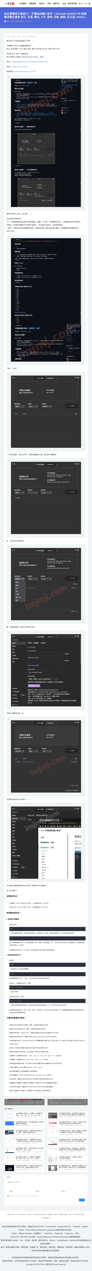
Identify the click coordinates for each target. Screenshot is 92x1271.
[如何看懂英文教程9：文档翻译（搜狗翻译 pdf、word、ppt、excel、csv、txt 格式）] (9, 1159)
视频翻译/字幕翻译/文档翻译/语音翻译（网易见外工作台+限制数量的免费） (33, 1083)
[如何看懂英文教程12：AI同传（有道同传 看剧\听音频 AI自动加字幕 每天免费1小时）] (52, 1124)
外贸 (49, 3)
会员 (64, 3)
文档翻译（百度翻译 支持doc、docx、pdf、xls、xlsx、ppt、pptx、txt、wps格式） (35, 1055)
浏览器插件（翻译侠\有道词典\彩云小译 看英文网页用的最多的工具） (31, 1079)
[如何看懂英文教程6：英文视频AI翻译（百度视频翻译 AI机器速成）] (9, 1124)
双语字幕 (73, 3)
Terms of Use (11, 1214)
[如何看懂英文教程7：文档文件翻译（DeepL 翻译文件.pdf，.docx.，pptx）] (9, 1150)
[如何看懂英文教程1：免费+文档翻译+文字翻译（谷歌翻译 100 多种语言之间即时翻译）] (52, 1133)
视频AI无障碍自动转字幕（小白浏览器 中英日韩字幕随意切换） (29, 1052)
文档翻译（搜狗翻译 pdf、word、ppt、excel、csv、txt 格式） (29, 1059)
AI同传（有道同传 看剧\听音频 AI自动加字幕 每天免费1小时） (29, 1048)
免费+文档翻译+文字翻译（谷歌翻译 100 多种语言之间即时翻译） (30, 1090)
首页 (14, 36)
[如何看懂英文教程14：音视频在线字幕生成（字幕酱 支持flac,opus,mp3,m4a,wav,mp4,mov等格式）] (9, 1142)
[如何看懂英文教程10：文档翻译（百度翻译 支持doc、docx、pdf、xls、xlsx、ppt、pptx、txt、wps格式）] (9, 1115)
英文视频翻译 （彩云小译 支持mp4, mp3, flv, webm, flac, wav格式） (30, 1075)
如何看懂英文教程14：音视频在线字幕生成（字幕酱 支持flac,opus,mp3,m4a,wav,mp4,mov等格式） (29, 1141)
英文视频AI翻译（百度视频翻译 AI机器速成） (23, 1071)
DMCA (29, 1214)
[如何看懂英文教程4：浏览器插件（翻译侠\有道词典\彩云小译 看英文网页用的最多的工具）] (52, 1148)
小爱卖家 (48, 1264)
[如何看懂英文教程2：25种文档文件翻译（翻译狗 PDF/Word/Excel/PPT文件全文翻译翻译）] (52, 1142)
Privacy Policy (21, 1214)
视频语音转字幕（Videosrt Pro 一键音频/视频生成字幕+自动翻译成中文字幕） (34, 1033)
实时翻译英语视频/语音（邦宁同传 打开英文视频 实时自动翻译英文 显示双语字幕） (36, 1063)
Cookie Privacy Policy (39, 1214)
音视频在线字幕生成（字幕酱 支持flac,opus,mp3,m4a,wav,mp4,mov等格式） (33, 1036)
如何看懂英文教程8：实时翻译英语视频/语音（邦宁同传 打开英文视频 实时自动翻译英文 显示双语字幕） (73, 1115)
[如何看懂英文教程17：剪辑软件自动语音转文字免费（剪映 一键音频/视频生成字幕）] (9, 1168)
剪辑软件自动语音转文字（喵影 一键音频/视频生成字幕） (27, 1029)
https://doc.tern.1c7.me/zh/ (25, 71)
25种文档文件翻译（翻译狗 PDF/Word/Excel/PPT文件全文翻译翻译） (31, 1087)
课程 (19, 36)
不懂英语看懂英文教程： (16, 1018)
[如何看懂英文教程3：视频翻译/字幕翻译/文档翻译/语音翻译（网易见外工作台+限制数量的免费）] (52, 1168)
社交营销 (22, 3)
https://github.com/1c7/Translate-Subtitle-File (30, 62)
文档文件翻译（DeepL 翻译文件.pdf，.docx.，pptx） (26, 1067)
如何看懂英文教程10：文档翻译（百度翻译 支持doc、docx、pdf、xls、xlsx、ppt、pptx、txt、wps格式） (29, 1115)
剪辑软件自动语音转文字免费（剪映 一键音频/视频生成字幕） (29, 1025)
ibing (7, 21)
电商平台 (56, 3)
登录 (82, 3)
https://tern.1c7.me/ (20, 67)
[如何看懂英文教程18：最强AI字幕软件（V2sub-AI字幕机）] (52, 1160)
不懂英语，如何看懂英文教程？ (17, 21)
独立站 (41, 3)
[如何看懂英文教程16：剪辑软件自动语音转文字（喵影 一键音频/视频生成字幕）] (9, 1132)
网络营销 (32, 3)
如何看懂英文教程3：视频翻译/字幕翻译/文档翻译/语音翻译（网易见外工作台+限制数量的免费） (72, 1167)
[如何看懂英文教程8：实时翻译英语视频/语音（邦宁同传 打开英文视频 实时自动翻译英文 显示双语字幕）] (52, 1115)
